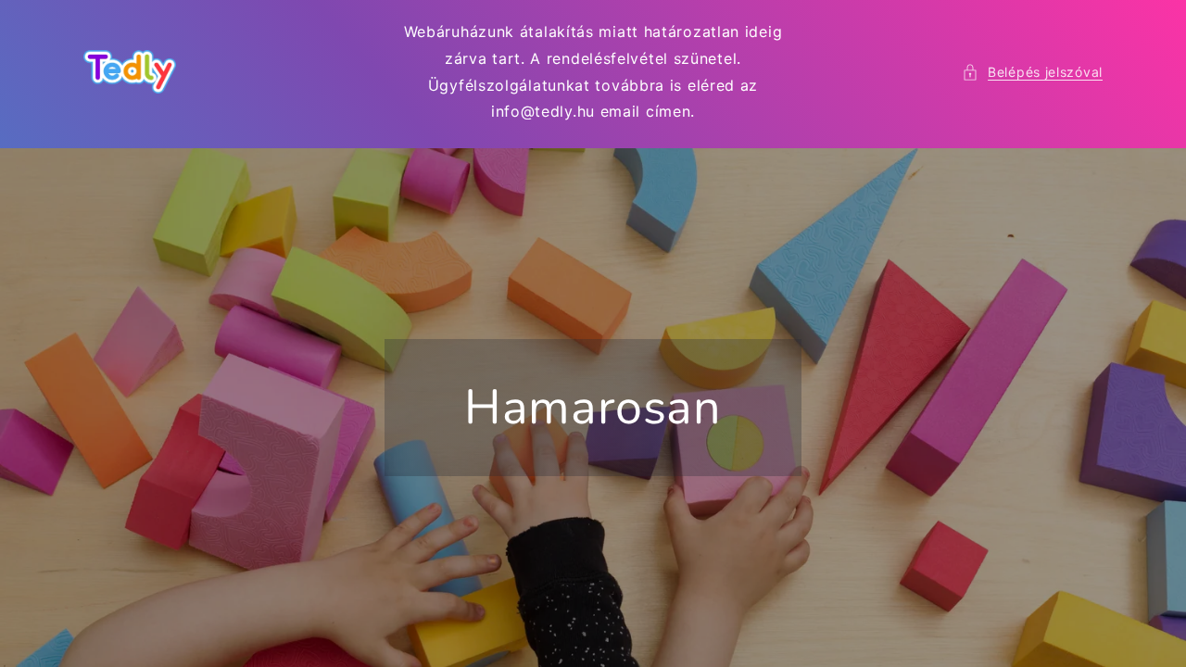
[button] (1032, 71)
